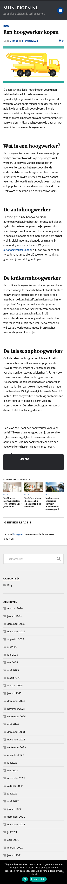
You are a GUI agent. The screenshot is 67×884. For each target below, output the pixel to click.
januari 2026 (14, 616)
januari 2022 (14, 808)
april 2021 (13, 839)
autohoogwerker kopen (17, 249)
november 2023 (16, 739)
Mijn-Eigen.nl (21, 7)
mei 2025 (12, 662)
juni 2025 (12, 654)
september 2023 (16, 747)
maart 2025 (13, 677)
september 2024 (16, 716)
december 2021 (16, 816)
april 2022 (13, 801)
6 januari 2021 (30, 40)
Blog (6, 26)
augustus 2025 (15, 639)
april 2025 (13, 670)
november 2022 (16, 778)
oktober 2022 (15, 785)
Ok (25, 879)
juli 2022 (12, 793)
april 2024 (13, 723)
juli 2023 (12, 762)
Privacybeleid (38, 879)
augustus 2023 (15, 754)
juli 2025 (12, 646)
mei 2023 (12, 770)
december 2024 (16, 700)
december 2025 (16, 623)
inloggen (18, 534)
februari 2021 (15, 847)
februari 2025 (15, 685)
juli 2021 (12, 832)
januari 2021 (14, 855)
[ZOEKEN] (59, 559)
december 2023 (16, 731)
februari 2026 (15, 608)
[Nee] (63, 872)
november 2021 (16, 824)
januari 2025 (14, 693)
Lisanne (14, 40)
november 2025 (16, 631)
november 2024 (16, 708)
